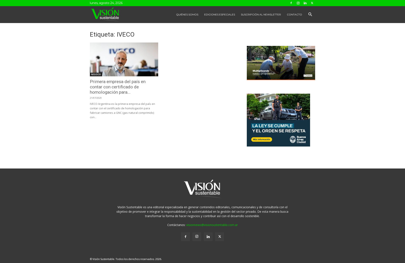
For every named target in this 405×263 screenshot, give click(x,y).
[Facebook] (291, 3)
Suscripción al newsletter (261, 14)
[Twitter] (312, 3)
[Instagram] (298, 3)
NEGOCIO (96, 74)
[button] (310, 15)
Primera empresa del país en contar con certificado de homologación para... (118, 87)
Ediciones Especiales (219, 14)
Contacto (294, 14)
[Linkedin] (305, 3)
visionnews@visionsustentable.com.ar (212, 225)
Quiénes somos (187, 14)
